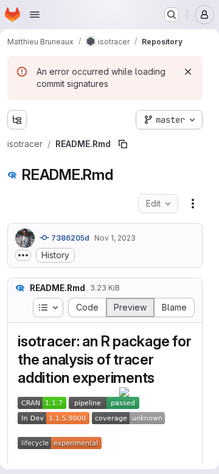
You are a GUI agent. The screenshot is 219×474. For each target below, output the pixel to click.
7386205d (69, 237)
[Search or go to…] (171, 14)
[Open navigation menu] (34, 14)
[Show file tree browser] (17, 119)
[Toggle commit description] (23, 255)
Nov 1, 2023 (115, 237)
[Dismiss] (188, 71)
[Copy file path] (123, 144)
